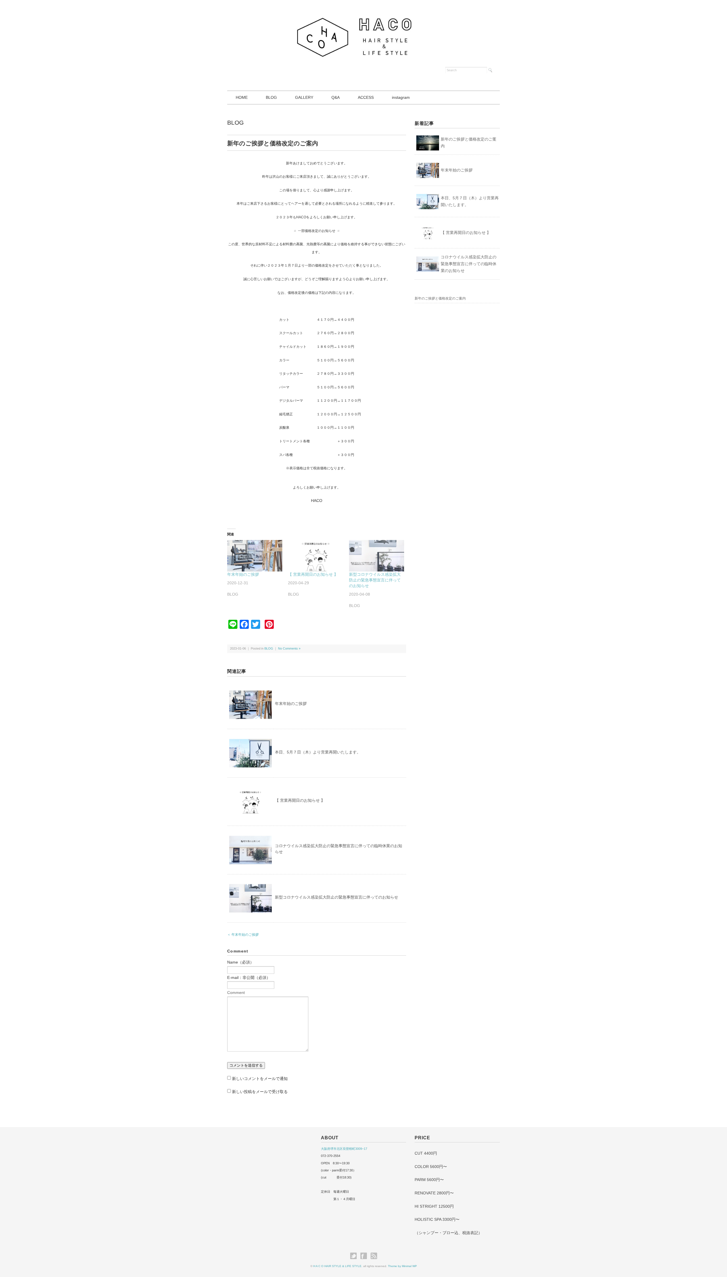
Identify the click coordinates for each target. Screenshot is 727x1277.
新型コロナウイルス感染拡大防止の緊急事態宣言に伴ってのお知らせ (375, 580)
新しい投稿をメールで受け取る (260, 1091)
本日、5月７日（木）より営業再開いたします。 (318, 752)
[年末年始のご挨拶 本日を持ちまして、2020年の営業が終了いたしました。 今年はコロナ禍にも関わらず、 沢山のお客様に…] (254, 555)
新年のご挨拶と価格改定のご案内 (468, 142)
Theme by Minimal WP (402, 1266)
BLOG (271, 97)
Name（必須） (240, 962)
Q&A (335, 97)
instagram (401, 97)
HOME (242, 97)
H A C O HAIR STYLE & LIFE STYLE (337, 1266)
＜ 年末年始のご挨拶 (243, 935)
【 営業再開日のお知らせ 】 (313, 574)
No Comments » (289, 648)
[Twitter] (355, 1256)
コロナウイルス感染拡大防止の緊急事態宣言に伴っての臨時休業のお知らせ (468, 264)
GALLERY (304, 97)
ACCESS (366, 97)
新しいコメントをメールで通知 (260, 1078)
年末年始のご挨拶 (243, 574)
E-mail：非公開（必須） (248, 977)
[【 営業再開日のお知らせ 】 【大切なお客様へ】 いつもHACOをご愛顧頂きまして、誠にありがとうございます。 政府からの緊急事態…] (315, 555)
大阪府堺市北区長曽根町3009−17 (344, 1148)
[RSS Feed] (374, 1256)
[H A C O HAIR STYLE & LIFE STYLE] (363, 17)
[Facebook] (365, 1256)
